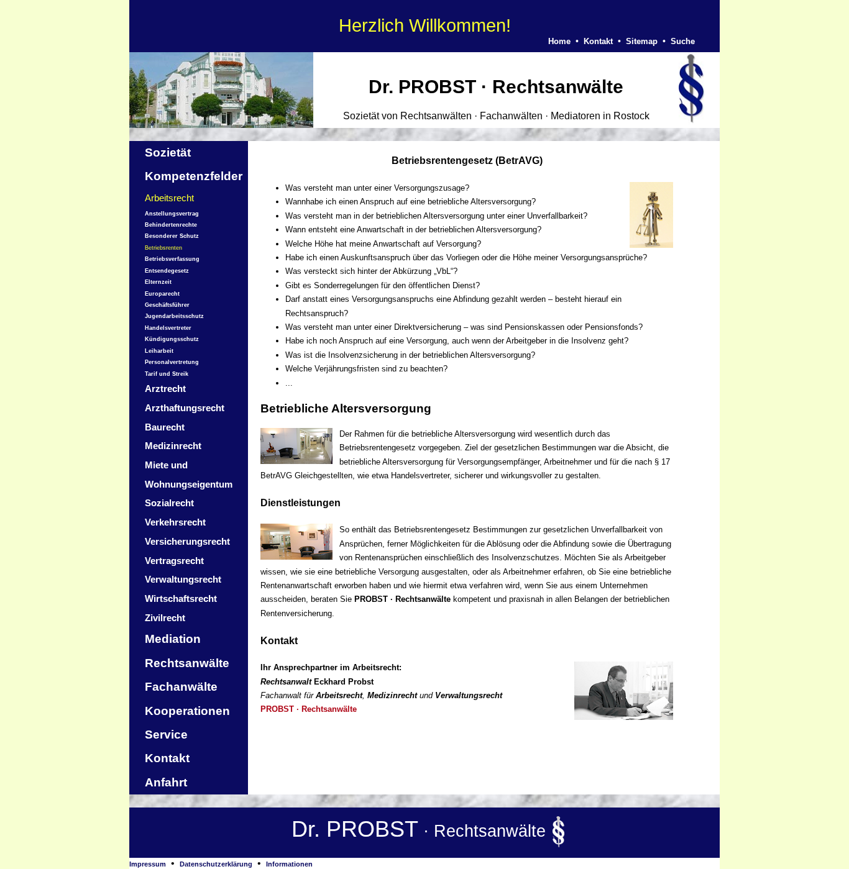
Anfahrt (166, 782)
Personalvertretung (172, 362)
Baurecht (165, 427)
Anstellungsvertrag (172, 214)
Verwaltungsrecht (183, 579)
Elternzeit (158, 282)
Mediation (173, 638)
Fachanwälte (181, 686)
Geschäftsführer (167, 305)
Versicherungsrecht (187, 541)
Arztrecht (165, 388)
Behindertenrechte (171, 225)
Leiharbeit (159, 351)
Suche (683, 41)
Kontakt (598, 41)
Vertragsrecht (174, 560)
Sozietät (168, 152)
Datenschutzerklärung (216, 864)
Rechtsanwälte (187, 663)
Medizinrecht (173, 445)
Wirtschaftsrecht (181, 598)
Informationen (289, 864)
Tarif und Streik (166, 374)
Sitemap (642, 41)
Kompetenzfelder (193, 176)
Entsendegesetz (167, 271)
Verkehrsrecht (175, 522)
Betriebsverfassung (172, 259)
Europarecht (162, 294)
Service (166, 734)
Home (559, 41)
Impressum (147, 864)
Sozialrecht (169, 503)
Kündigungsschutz (172, 339)
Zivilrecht (165, 617)
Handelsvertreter (168, 328)
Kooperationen (187, 710)
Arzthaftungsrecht (184, 408)
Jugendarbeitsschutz (174, 316)
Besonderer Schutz (172, 236)
